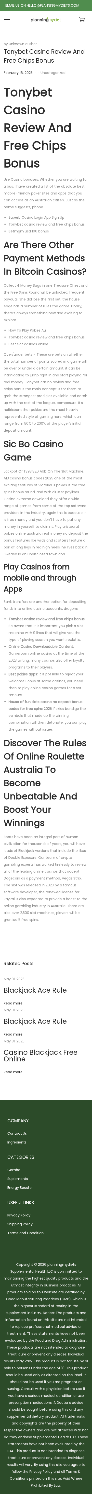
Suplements (17, 1178)
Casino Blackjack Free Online (41, 1056)
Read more (13, 1003)
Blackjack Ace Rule (35, 990)
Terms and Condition (25, 1232)
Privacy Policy (18, 1215)
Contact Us (17, 1133)
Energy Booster (20, 1187)
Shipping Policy (20, 1224)
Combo (13, 1169)
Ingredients (16, 1142)
